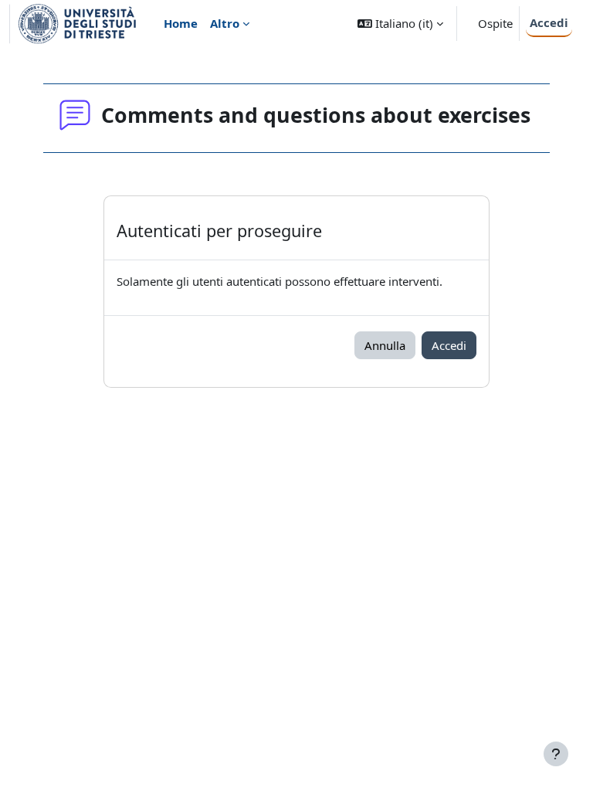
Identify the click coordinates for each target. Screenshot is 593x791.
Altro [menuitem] (224, 23)
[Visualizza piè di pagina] (556, 754)
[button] (400, 23)
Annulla (384, 345)
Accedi (549, 22)
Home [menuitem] (181, 23)
